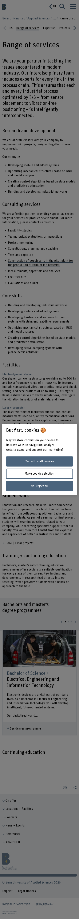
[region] (39, 459)
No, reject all (39, 486)
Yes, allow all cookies (39, 461)
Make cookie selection (39, 473)
